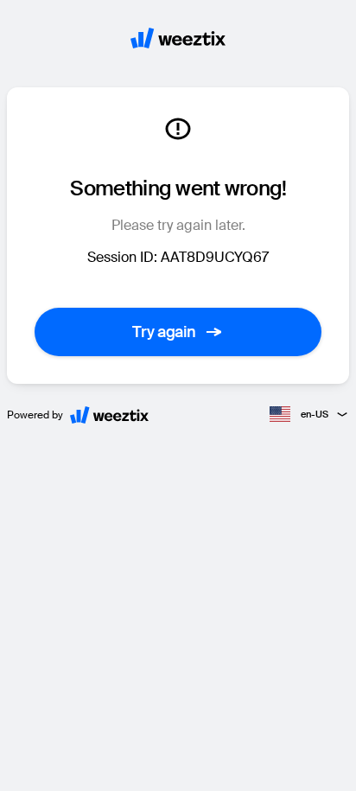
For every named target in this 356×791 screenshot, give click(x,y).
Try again (164, 332)
